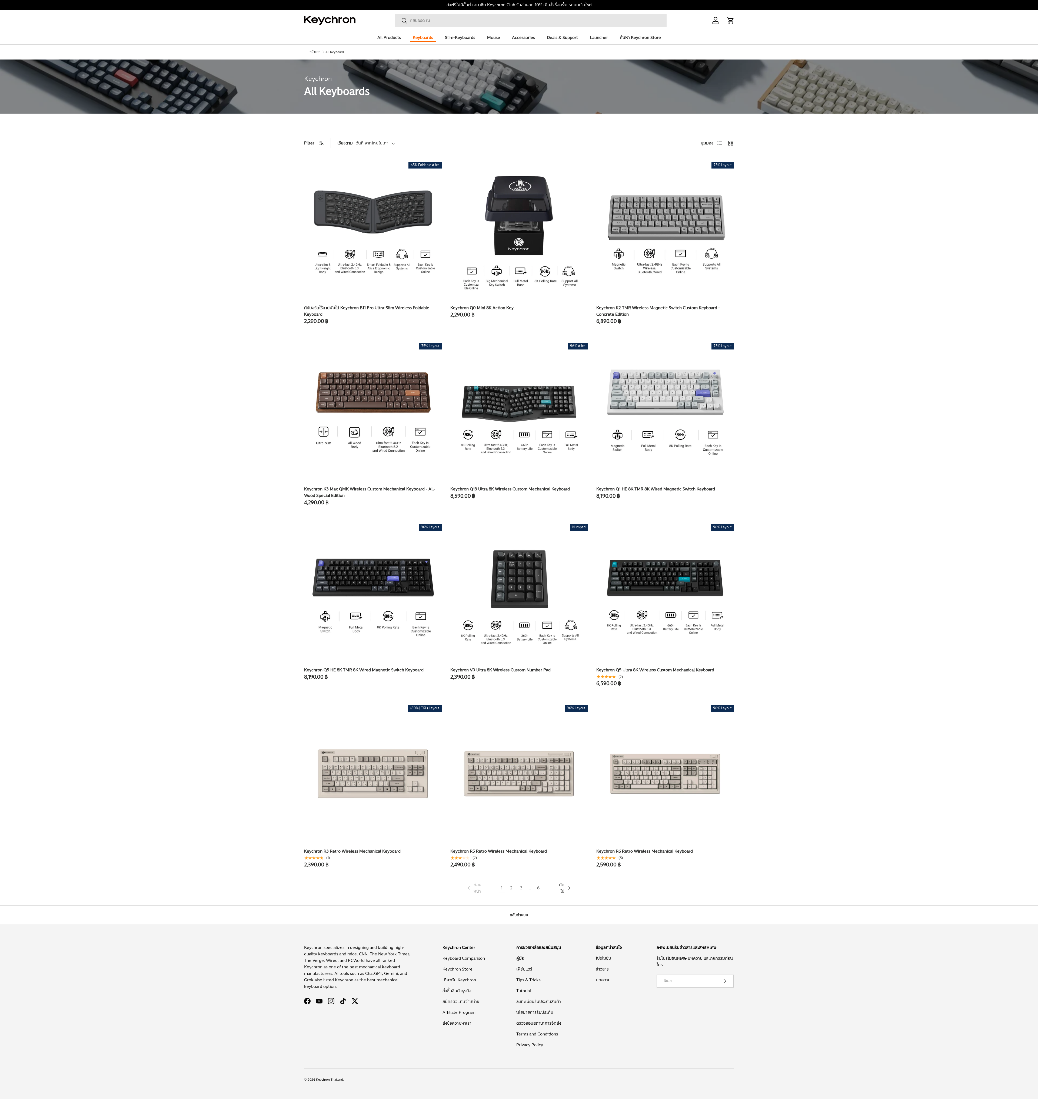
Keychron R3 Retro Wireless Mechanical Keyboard (352, 851)
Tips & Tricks (528, 980)
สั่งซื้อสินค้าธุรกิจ (457, 991)
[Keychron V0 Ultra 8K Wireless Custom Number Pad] (519, 593)
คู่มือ (520, 958)
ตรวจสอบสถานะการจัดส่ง (538, 1023)
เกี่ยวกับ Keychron (459, 980)
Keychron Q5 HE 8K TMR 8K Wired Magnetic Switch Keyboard (364, 670)
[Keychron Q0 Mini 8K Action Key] (519, 230)
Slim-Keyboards (460, 37)
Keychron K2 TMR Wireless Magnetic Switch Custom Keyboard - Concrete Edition (658, 311)
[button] (731, 21)
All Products (389, 37)
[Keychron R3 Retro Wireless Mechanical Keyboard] (373, 774)
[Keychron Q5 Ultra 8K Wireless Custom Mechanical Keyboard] (665, 593)
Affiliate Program (459, 1012)
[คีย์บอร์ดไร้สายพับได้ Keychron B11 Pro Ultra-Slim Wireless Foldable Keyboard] (373, 230)
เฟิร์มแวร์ (524, 969)
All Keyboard (334, 52)
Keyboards (423, 37)
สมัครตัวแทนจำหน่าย (461, 1001)
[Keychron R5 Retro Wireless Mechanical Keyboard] (519, 774)
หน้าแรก (315, 52)
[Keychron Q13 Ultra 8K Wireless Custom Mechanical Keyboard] (519, 411)
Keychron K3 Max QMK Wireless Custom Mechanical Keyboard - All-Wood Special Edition (369, 492)
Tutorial (523, 991)
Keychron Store (458, 969)
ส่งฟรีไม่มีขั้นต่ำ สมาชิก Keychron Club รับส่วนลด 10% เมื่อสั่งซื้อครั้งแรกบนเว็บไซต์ (519, 5)
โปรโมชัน (603, 958)
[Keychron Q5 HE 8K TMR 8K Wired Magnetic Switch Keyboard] (373, 593)
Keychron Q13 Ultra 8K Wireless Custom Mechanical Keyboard (510, 489)
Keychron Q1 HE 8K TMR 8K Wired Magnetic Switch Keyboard (655, 489)
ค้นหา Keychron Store (640, 37)
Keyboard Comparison (464, 958)
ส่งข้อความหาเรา (457, 1023)
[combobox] (531, 20)
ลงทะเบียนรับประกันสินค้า (538, 1001)
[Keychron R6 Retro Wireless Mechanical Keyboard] (665, 774)
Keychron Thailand (329, 1079)
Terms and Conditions (537, 1034)
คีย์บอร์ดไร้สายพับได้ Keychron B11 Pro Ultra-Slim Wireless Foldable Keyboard (366, 311)
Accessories (523, 37)
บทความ (603, 980)
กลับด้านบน (519, 915)
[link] (474, 888)
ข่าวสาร (602, 969)
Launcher (599, 37)
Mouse (493, 37)
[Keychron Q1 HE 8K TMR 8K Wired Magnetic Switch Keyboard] (665, 411)
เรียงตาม (345, 143)
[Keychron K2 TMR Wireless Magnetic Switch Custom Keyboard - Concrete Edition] (665, 230)
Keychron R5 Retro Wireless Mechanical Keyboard (498, 851)
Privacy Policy (529, 1045)
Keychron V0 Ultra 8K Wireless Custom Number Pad (500, 670)
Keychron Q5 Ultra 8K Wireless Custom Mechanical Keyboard (655, 670)
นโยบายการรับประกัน (534, 1012)
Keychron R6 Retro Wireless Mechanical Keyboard (644, 851)
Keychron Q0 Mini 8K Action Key (482, 308)
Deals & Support (562, 37)
